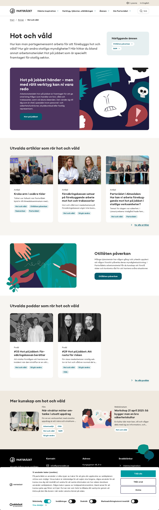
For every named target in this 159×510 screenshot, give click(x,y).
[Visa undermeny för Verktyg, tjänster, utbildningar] (95, 10)
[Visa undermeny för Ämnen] (108, 10)
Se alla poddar (142, 380)
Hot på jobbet (31, 116)
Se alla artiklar (142, 225)
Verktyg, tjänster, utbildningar (77, 11)
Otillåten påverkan (108, 276)
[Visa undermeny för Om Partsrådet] (130, 10)
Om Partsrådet (120, 11)
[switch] (72, 501)
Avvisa (138, 490)
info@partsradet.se (60, 465)
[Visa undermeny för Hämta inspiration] (57, 10)
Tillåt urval (138, 482)
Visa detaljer (38, 505)
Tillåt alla (138, 474)
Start (12, 20)
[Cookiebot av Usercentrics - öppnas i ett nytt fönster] (16, 505)
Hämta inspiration (47, 11)
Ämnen (103, 11)
